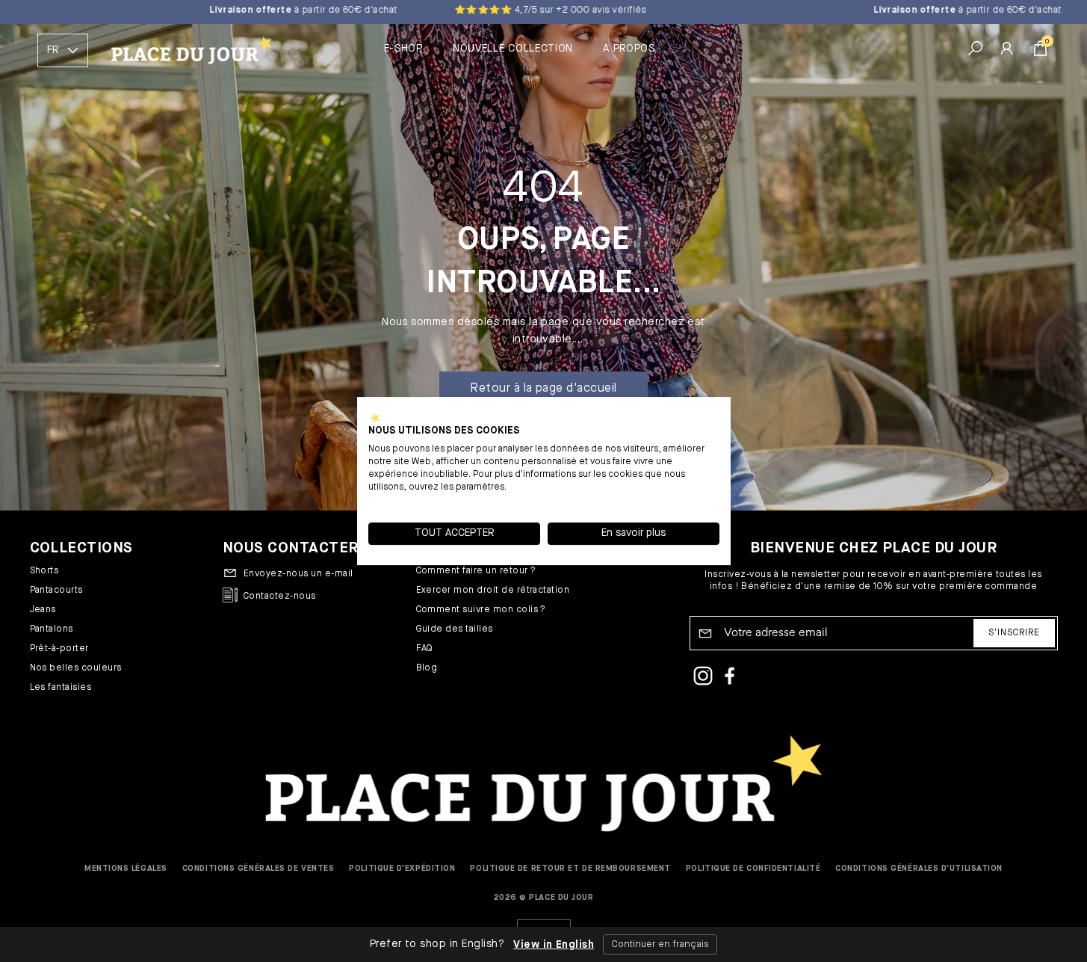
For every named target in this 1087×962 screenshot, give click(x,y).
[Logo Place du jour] (185, 50)
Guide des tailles (454, 629)
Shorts (44, 571)
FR (52, 50)
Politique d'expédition (402, 868)
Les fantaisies (61, 687)
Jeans (43, 609)
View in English (553, 945)
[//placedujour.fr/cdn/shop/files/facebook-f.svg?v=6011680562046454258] (729, 678)
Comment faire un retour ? (476, 571)
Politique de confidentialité (753, 868)
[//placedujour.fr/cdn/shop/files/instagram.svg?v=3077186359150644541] (703, 678)
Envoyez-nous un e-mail (298, 574)
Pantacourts (56, 590)
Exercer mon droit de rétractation (493, 590)
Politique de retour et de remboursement (570, 868)
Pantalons (51, 629)
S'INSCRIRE (1014, 633)
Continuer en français (660, 944)
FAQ (424, 648)
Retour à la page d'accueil (543, 389)
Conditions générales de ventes (258, 868)
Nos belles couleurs (76, 668)
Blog (427, 668)
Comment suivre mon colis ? (481, 609)
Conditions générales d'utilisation (919, 868)
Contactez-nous (280, 596)
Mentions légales (125, 868)
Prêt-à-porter (59, 648)
